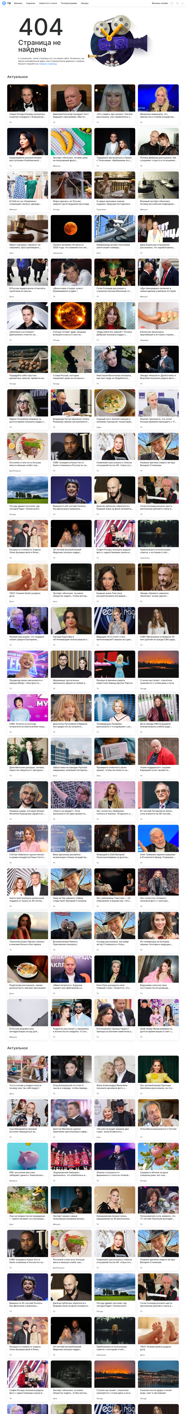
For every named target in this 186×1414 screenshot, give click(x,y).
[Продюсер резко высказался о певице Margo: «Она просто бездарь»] (27, 671)
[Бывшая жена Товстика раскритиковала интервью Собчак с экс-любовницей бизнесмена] (114, 583)
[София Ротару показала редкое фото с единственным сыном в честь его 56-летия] (114, 540)
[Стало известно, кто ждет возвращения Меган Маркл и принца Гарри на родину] (114, 1193)
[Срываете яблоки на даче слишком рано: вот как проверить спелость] (158, 1337)
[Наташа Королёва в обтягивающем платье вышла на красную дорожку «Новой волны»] (71, 627)
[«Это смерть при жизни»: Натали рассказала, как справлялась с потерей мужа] (114, 104)
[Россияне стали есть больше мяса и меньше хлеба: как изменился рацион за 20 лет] (27, 453)
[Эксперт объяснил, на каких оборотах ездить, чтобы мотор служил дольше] (71, 583)
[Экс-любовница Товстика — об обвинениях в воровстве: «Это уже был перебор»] (114, 888)
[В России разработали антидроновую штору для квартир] (27, 1019)
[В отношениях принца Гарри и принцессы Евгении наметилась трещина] (114, 1019)
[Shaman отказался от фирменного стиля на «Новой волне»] (114, 1337)
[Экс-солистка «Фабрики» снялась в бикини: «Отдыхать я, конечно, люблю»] (114, 801)
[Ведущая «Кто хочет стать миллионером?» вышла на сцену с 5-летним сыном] (114, 627)
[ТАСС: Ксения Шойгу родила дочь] (27, 583)
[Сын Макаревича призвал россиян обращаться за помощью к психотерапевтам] (27, 1293)
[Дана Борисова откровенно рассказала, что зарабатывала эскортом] (158, 235)
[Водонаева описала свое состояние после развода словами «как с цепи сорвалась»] (158, 975)
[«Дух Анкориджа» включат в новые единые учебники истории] (158, 279)
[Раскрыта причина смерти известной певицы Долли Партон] (114, 671)
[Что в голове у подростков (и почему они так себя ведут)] (27, 1250)
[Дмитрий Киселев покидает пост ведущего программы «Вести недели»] (71, 104)
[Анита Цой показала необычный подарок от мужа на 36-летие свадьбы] (27, 888)
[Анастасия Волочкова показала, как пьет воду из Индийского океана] (114, 366)
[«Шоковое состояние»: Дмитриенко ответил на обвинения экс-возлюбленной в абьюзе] (27, 322)
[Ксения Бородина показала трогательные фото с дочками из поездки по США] (71, 1063)
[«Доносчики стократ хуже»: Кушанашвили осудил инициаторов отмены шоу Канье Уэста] (71, 279)
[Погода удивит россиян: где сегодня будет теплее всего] (27, 496)
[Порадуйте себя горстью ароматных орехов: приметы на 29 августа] (27, 366)
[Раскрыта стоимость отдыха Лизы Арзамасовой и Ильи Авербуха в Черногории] (27, 540)
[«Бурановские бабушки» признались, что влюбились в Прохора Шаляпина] (71, 1337)
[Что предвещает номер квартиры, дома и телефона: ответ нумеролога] (158, 1193)
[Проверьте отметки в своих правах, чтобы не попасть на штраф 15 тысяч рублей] (114, 758)
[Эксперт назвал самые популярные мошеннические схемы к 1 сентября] (71, 1381)
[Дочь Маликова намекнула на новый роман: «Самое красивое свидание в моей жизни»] (27, 1106)
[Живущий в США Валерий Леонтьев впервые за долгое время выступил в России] (114, 845)
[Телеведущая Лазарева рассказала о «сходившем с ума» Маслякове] (114, 714)
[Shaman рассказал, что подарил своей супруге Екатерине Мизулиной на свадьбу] (27, 627)
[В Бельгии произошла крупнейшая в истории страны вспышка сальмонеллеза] (158, 322)
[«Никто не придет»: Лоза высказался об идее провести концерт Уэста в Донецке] (71, 801)
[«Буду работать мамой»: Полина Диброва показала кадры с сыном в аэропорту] (114, 322)
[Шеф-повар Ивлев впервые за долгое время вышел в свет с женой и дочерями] (158, 1019)
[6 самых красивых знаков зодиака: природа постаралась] (114, 191)
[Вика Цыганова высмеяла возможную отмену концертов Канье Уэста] (71, 845)
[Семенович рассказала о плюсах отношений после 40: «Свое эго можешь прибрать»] (114, 453)
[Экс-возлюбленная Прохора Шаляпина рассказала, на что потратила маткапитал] (158, 1250)
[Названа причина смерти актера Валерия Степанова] (158, 453)
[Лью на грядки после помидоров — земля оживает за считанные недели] (27, 1381)
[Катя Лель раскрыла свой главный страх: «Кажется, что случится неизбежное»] (114, 975)
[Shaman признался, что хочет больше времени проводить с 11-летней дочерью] (158, 409)
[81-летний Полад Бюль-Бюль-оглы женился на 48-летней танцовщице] (158, 801)
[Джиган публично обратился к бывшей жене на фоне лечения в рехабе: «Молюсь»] (114, 496)
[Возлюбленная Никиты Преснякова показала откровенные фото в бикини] (71, 932)
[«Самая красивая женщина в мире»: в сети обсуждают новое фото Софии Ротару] (71, 1106)
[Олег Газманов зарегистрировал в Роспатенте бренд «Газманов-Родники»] (158, 845)
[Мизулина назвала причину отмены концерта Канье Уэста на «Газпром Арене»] (71, 1193)
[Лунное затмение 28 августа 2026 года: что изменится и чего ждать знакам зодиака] (71, 235)
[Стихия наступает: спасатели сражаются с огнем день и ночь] (158, 671)
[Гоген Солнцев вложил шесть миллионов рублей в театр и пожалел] (158, 496)
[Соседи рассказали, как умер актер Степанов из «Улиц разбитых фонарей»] (114, 932)
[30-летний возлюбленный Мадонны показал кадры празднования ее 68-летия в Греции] (71, 540)
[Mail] (4, 3)
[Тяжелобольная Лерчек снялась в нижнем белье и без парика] (27, 932)
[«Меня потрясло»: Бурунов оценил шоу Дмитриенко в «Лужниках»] (71, 975)
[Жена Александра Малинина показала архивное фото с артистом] (114, 1250)
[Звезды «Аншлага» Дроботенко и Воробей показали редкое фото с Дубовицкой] (158, 366)
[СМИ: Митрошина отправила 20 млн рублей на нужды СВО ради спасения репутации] (158, 627)
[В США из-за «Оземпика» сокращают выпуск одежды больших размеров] (27, 191)
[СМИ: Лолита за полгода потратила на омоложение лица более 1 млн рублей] (27, 714)
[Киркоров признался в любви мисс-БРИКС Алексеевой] (27, 1193)
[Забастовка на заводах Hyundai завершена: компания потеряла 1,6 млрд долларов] (71, 758)
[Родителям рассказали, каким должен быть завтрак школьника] (27, 975)
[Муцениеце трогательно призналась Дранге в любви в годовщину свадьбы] (71, 671)
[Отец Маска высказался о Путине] (158, 1293)
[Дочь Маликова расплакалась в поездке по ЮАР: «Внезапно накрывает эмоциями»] (27, 1063)
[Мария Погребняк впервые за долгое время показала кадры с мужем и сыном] (27, 409)
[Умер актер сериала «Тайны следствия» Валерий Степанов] (71, 888)
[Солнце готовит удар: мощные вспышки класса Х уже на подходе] (71, 322)
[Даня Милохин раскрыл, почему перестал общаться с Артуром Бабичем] (27, 758)
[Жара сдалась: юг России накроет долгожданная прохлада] (71, 191)
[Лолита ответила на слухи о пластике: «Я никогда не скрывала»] (114, 1063)
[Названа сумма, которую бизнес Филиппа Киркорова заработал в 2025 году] (27, 801)
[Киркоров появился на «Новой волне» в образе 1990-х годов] (158, 1106)
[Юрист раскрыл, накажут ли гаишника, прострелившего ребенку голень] (27, 235)
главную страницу (48, 63)
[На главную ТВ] (8, 3)
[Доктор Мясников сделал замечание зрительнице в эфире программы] (71, 1293)
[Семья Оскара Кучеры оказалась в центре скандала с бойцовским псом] (27, 104)
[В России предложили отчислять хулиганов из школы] (27, 279)
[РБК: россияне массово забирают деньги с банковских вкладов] (27, 1337)
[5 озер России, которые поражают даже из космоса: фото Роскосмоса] (71, 366)
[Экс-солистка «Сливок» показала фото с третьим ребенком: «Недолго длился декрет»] (158, 888)
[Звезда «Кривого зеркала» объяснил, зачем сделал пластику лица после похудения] (158, 583)
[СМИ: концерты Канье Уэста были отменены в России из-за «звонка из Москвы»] (71, 453)
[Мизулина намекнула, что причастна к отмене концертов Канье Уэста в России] (158, 104)
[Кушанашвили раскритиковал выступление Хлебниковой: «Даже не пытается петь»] (27, 148)
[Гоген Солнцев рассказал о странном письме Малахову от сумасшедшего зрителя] (114, 279)
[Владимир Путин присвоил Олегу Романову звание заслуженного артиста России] (71, 409)
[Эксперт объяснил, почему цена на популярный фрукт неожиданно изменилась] (71, 148)
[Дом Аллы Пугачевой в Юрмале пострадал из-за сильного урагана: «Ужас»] (71, 714)
